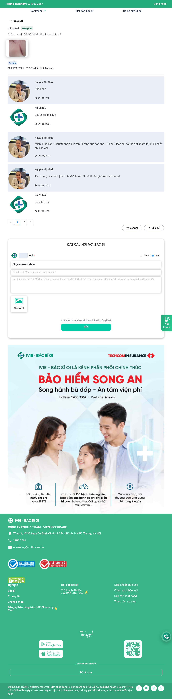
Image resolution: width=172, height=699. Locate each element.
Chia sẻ (156, 228)
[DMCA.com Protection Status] (16, 580)
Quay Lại (18, 21)
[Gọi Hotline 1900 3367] (166, 636)
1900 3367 (36, 3)
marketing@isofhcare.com (29, 547)
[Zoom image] (17, 48)
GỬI (86, 327)
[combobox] (12, 264)
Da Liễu (13, 63)
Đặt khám (86, 672)
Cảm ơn (134, 228)
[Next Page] (30, 222)
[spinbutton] (23, 255)
